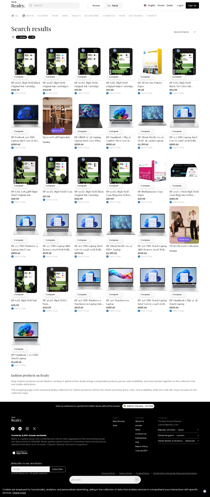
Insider (138, 425)
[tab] (114, 5)
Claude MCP (141, 450)
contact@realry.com (168, 424)
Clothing (42, 15)
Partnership (141, 438)
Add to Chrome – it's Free (140, 406)
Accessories (92, 15)
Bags (65, 15)
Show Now (57, 130)
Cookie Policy (142, 473)
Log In (180, 5)
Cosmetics (109, 15)
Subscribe (57, 469)
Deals (170, 5)
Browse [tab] (96, 5)
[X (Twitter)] (34, 428)
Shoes (55, 15)
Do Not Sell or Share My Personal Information (175, 473)
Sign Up (192, 5)
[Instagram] (27, 428)
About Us (139, 421)
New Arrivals (119, 421)
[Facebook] (13, 428)
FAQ (137, 442)
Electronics (136, 15)
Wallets (76, 15)
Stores (161, 5)
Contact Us (141, 434)
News (138, 429)
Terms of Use (125, 473)
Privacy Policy (108, 473)
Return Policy (141, 446)
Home (122, 15)
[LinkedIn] (20, 428)
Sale (115, 425)
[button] (20, 77)
